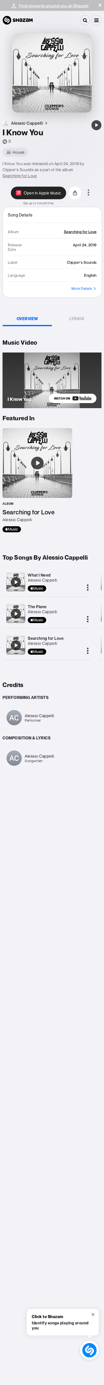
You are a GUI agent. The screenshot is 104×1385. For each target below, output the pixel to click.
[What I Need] (16, 582)
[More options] (88, 193)
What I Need (39, 575)
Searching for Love (20, 175)
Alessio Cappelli (42, 580)
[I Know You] (96, 125)
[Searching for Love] (37, 480)
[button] (99, 5)
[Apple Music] (12, 529)
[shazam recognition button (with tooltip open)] (89, 1350)
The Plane (37, 606)
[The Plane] (16, 614)
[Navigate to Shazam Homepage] (18, 20)
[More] (88, 587)
